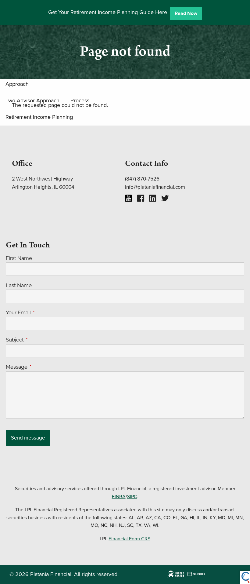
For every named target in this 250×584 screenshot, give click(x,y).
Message (42, 367)
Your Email (43, 312)
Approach (17, 84)
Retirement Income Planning (39, 117)
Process (79, 100)
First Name (19, 258)
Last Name (19, 285)
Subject (40, 340)
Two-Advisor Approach (32, 100)
